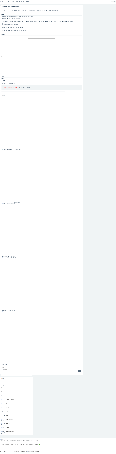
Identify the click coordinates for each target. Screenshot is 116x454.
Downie (7, 403)
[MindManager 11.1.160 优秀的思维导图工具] (41, 257)
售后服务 (36, 444)
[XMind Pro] (3, 407)
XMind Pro (7, 407)
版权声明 (11, 444)
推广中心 (33, 444)
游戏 (17, 1)
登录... (3, 369)
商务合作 (24, 444)
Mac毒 (7, 451)
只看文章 (20, 1)
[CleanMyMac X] (3, 396)
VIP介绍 (24, 1)
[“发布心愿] (16, 375)
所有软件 (9, 1)
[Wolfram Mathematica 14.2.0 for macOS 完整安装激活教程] (41, 149)
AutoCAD (7, 415)
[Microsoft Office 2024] (3, 392)
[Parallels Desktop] (3, 385)
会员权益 (7, 444)
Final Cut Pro (8, 423)
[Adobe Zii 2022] (41, 311)
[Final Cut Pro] (3, 424)
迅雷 (7, 411)
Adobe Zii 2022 (4, 364)
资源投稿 (21, 444)
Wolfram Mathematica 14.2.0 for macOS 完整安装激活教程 (11, 202)
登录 (114, 1)
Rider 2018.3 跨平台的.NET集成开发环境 (8, 256)
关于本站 (27, 444)
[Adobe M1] (41, 95)
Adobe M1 (7, 427)
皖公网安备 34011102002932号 (34, 451)
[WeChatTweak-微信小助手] (3, 400)
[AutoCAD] (3, 415)
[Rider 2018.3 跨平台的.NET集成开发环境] (41, 203)
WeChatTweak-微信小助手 (10, 399)
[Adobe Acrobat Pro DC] (3, 420)
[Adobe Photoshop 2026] (3, 381)
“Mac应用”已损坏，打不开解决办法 (25, 87)
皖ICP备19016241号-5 (22, 451)
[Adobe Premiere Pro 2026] (3, 432)
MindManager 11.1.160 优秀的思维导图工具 (9, 310)
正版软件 (27, 1)
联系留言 (17, 444)
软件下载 (30, 444)
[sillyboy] (2, 8)
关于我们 (14, 444)
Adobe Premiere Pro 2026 (10, 431)
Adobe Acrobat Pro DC (9, 419)
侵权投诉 (16, 451)
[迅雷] (3, 411)
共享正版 (4, 444)
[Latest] (3, 388)
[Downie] (3, 403)
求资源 (2, 444)
